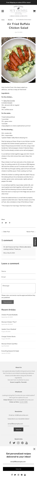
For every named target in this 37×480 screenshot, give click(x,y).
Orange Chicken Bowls (8, 336)
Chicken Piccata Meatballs (9, 315)
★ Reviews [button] (35, 241)
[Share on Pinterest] (9, 223)
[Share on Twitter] (6, 223)
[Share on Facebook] (2, 223)
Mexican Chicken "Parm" (9, 322)
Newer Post (30, 232)
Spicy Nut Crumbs (9, 101)
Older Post (6, 232)
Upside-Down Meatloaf (8, 329)
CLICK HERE (24, 402)
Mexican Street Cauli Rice (9, 344)
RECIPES (10, 19)
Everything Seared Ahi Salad (10, 351)
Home (2, 19)
